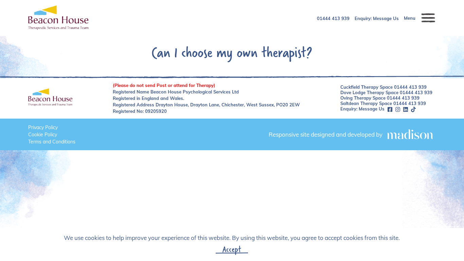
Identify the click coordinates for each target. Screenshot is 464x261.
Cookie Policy (42, 135)
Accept (231, 249)
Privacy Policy (43, 127)
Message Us (386, 18)
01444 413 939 (333, 18)
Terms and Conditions (51, 142)
